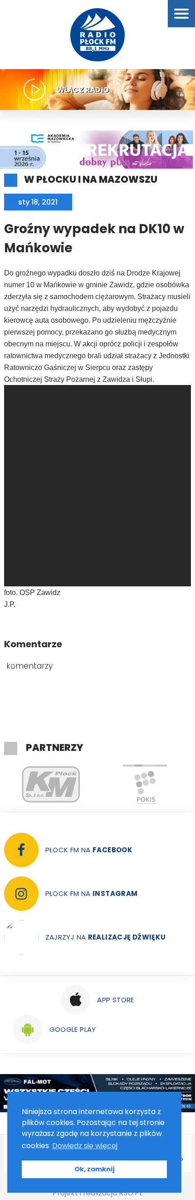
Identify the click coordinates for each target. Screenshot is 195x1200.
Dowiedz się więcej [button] (84, 1145)
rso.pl (130, 1193)
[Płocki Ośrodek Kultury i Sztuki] (85, 784)
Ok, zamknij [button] (94, 1169)
